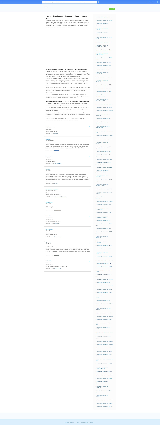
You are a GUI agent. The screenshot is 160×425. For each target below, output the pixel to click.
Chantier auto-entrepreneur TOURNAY (104, 110)
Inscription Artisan (152, 2)
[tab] (67, 126)
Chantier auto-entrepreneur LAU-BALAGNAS (103, 309)
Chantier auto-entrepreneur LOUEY (103, 151)
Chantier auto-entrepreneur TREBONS (104, 201)
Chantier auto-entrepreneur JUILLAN (104, 49)
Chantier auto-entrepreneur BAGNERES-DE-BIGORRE (102, 24)
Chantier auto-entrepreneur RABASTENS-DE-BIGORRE (102, 95)
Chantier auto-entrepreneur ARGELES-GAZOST (104, 58)
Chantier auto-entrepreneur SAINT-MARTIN (103, 328)
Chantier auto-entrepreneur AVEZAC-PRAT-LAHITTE (104, 232)
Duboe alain (56, 223)
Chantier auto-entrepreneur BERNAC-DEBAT (104, 224)
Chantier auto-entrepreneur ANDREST (104, 103)
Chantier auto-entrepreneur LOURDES (104, 20)
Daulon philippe (57, 268)
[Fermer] (155, 407)
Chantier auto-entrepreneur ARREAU (104, 167)
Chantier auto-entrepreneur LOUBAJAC (104, 375)
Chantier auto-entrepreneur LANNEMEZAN (102, 33)
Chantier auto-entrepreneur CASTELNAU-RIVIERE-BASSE (102, 216)
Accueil (45, 6)
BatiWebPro (148, 418)
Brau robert (56, 150)
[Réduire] (153, 407)
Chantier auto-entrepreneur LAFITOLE (104, 266)
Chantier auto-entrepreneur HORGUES (104, 135)
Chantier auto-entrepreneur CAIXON (104, 319)
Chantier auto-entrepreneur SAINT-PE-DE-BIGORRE (104, 114)
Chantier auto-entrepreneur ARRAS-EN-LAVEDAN (104, 304)
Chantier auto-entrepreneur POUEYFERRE (102, 175)
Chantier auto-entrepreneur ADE (103, 220)
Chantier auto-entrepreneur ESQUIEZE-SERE (104, 332)
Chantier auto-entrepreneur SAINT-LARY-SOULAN (103, 147)
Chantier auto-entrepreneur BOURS (103, 212)
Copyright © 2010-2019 (69, 422)
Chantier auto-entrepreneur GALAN (103, 204)
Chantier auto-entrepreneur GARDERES (104, 347)
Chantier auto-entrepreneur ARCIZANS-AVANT (104, 360)
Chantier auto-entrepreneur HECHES (104, 256)
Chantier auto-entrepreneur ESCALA (104, 378)
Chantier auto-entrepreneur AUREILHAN (102, 29)
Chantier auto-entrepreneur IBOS (103, 69)
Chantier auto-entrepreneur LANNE (103, 248)
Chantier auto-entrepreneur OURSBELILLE (102, 122)
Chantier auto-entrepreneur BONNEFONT (102, 387)
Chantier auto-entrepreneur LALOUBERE (102, 81)
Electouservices (57, 210)
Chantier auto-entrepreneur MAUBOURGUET (102, 73)
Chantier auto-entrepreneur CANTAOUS (102, 382)
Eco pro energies (57, 236)
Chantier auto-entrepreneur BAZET (103, 88)
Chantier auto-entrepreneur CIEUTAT (104, 245)
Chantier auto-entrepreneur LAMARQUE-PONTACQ (102, 185)
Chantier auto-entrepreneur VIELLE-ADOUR (103, 275)
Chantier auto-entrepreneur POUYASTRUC (102, 253)
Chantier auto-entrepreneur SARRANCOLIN (102, 237)
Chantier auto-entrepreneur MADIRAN (104, 279)
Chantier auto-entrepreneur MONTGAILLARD (102, 208)
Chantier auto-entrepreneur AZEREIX (104, 159)
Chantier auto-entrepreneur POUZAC (104, 138)
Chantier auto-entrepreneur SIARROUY (104, 344)
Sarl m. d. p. (56, 255)
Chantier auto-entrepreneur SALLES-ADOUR (104, 355)
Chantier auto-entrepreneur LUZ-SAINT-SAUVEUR (103, 155)
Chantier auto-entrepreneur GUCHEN (104, 363)
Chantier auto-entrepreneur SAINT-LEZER (103, 337)
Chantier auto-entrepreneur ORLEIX (103, 84)
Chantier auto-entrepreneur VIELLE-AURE (103, 323)
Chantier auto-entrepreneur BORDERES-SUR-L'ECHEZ (102, 46)
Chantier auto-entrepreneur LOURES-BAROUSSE (104, 193)
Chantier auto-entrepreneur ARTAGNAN (102, 296)
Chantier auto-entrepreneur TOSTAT (104, 351)
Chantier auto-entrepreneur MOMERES (104, 260)
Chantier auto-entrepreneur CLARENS (104, 403)
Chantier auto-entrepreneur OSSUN (104, 76)
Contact (91, 422)
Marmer (56, 133)
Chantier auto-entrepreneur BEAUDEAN (102, 396)
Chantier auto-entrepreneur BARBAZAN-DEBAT (102, 54)
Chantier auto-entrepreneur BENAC (103, 263)
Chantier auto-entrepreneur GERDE (103, 118)
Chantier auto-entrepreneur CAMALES (104, 406)
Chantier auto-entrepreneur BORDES (104, 188)
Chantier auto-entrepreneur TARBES (104, 16)
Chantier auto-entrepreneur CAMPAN (104, 91)
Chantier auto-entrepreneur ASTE (103, 300)
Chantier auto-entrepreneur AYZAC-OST (104, 391)
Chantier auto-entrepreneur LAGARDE (104, 292)
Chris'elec (56, 183)
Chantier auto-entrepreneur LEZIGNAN (104, 316)
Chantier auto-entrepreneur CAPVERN (104, 107)
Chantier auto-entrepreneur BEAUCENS (104, 400)
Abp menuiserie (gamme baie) (60, 196)
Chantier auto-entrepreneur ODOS (103, 62)
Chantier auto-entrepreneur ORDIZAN (104, 371)
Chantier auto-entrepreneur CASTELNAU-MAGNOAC (102, 171)
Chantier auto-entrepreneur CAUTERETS (102, 143)
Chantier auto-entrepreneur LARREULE (104, 341)
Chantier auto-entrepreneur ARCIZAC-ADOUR (104, 270)
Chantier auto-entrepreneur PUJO (103, 228)
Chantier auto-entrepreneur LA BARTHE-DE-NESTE (103, 127)
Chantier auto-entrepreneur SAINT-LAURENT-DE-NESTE (103, 163)
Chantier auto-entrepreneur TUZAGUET (104, 285)
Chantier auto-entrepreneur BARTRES (104, 289)
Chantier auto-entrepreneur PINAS (103, 282)
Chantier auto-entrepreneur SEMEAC (104, 41)
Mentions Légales (84, 422)
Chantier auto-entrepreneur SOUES (103, 65)
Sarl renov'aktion (57, 163)
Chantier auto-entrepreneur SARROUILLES (102, 241)
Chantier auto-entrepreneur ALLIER (103, 312)
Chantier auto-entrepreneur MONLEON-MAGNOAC (102, 367)
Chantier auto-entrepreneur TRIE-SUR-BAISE (104, 131)
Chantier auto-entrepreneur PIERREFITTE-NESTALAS (102, 100)
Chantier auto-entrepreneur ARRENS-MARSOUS (104, 180)
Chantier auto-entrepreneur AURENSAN (102, 197)
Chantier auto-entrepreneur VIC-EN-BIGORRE (104, 38)
